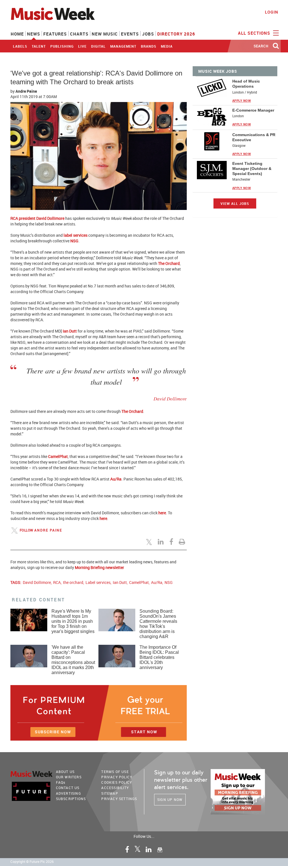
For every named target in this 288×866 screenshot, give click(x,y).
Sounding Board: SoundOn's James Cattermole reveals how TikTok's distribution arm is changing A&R (158, 624)
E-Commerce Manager (253, 110)
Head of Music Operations (246, 83)
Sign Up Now (170, 799)
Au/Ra (116, 479)
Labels (20, 46)
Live (82, 46)
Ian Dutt (70, 331)
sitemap (109, 793)
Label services (98, 582)
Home (17, 34)
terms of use (115, 771)
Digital (98, 46)
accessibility (115, 787)
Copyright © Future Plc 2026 (32, 862)
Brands (148, 46)
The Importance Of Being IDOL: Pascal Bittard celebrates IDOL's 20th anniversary (159, 657)
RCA (57, 582)
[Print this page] (183, 541)
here (162, 512)
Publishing (62, 46)
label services (75, 235)
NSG (74, 240)
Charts (79, 34)
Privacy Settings (119, 798)
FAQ (61, 782)
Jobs (148, 34)
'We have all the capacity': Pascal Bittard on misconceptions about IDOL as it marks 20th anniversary (73, 660)
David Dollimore (37, 582)
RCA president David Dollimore (37, 218)
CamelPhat (58, 456)
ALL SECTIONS (255, 33)
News (33, 34)
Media (167, 46)
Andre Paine (26, 91)
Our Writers (69, 777)
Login (271, 12)
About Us (65, 771)
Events (130, 34)
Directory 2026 (176, 34)
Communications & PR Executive (253, 137)
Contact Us (68, 787)
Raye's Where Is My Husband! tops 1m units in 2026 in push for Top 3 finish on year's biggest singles (72, 621)
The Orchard (169, 263)
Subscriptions (71, 798)
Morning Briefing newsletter (99, 567)
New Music (105, 34)
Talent (39, 46)
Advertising (68, 793)
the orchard (73, 582)
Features (55, 34)
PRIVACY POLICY (116, 777)
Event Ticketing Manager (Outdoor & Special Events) (251, 168)
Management (123, 46)
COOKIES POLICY (116, 782)
